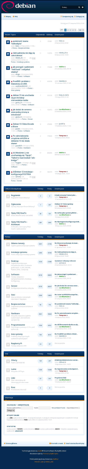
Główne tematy (17, 243)
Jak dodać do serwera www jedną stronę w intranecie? (21, 112)
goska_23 (18, 103)
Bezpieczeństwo (24, 48)
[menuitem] (15, 16)
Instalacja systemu (23, 62)
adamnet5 (19, 431)
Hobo (17, 46)
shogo (17, 74)
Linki (13, 378)
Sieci (13, 294)
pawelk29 (18, 146)
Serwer (30, 119)
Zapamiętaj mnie (72, 408)
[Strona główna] (18, 7)
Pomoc (15, 48)
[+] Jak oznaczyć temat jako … (66, 195)
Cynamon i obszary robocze (65, 261)
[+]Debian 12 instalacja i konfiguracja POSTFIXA (22, 173)
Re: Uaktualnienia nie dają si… (66, 252)
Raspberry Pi (16, 343)
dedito (61, 67)
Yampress (62, 136)
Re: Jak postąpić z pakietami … (66, 274)
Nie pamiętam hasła (58, 408)
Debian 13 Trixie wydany (64, 204)
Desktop (15, 261)
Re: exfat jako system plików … (66, 213)
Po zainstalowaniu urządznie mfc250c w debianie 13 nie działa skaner (20, 140)
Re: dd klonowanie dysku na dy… (67, 325)
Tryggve (18, 163)
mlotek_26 (18, 58)
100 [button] (80, 30)
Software (27, 76)
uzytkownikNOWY (21, 86)
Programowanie (18, 325)
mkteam (62, 362)
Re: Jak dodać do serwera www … (67, 286)
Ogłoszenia (16, 204)
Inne (6, 354)
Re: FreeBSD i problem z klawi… (66, 334)
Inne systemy (15, 90)
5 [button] (75, 30)
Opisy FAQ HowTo (18, 213)
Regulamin (15, 195)
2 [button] (67, 30)
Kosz (13, 387)
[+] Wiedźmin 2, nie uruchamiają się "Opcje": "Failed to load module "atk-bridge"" (23, 156)
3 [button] (70, 30)
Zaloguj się (11, 405)
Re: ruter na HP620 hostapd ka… (67, 294)
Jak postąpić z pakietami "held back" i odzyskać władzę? (22, 69)
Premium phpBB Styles (50, 454)
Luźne (13, 369)
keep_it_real (63, 95)
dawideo (62, 81)
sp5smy (18, 177)
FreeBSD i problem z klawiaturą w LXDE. (20, 82)
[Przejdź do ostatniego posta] (64, 41)
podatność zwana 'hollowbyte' (19, 42)
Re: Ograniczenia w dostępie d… (67, 369)
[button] (61, 30)
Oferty (14, 360)
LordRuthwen (64, 109)
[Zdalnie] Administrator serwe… (67, 360)
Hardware (27, 148)
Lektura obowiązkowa (13, 189)
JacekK (17, 129)
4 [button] (72, 30)
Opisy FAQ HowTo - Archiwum (19, 223)
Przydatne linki (60, 378)
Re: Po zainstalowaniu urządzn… (67, 313)
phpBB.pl (55, 459)
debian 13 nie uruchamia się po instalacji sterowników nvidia (22, 98)
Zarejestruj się (23, 405)
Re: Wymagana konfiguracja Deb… (68, 222)
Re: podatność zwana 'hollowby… (67, 304)
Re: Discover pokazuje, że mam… (67, 243)
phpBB (40, 451)
